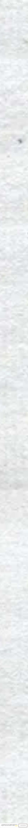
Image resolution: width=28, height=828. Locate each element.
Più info (16, 825)
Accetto (23, 825)
